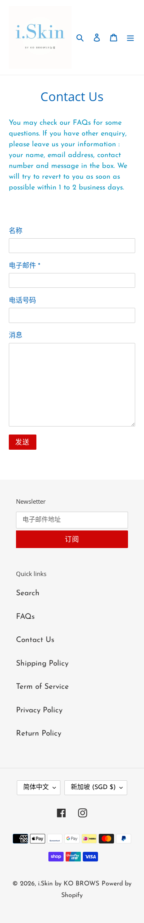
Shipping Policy (42, 664)
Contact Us (35, 640)
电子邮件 (24, 266)
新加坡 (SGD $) (93, 787)
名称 (15, 231)
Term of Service (42, 687)
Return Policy (38, 734)
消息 (15, 335)
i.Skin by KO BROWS (68, 884)
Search (28, 593)
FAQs (25, 617)
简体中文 (36, 787)
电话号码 (22, 300)
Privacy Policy (39, 710)
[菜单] (130, 37)
